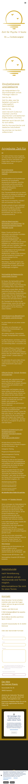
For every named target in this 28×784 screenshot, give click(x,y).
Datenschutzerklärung (14, 729)
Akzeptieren (14, 732)
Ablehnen (12, 782)
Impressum (16, 777)
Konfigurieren (5, 779)
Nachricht (4, 648)
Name (3, 635)
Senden (14, 674)
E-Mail (3, 642)
